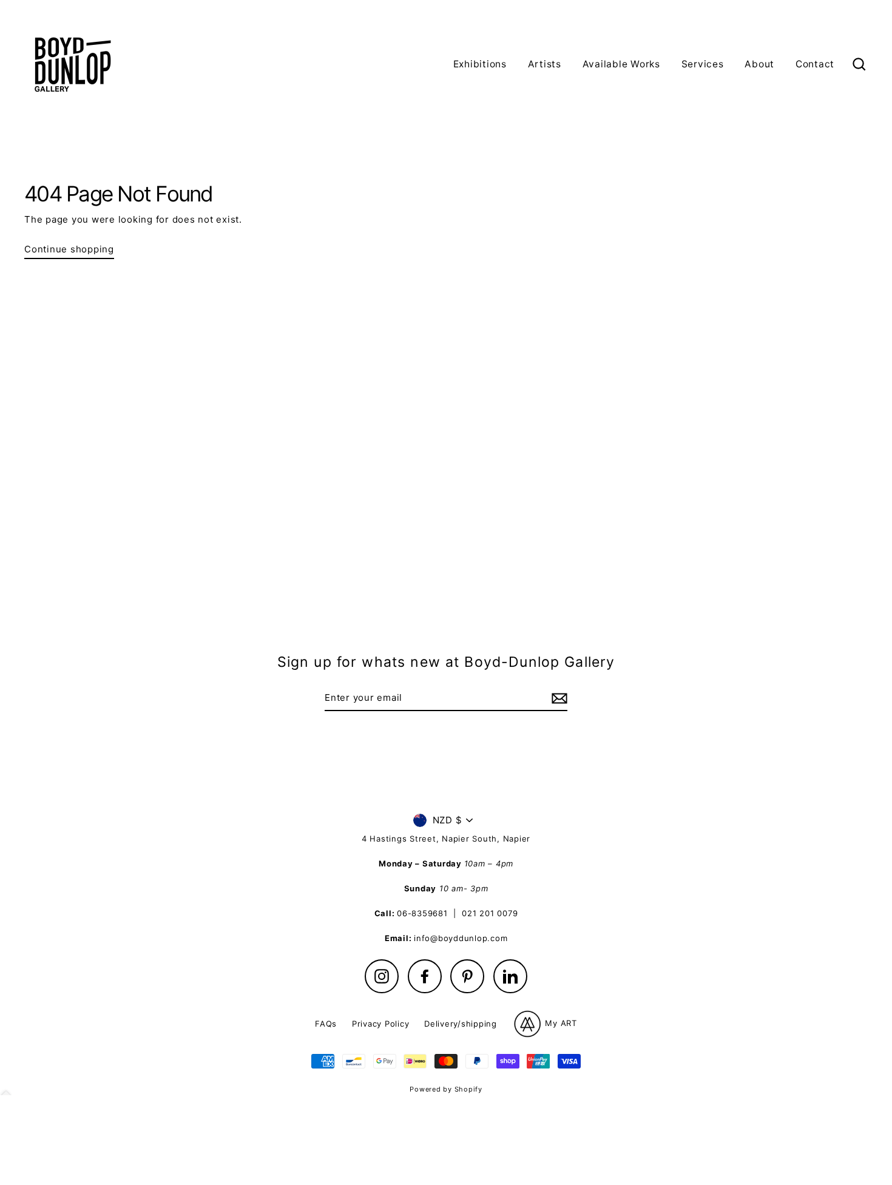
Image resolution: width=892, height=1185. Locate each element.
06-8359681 (422, 913)
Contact (815, 64)
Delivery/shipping (460, 1023)
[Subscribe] (557, 698)
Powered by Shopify (446, 1089)
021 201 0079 (490, 913)
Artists (544, 64)
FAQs (326, 1023)
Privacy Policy (381, 1023)
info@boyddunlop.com (460, 938)
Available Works (621, 64)
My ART (559, 1023)
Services (702, 64)
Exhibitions (480, 64)
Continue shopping (69, 249)
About (759, 64)
